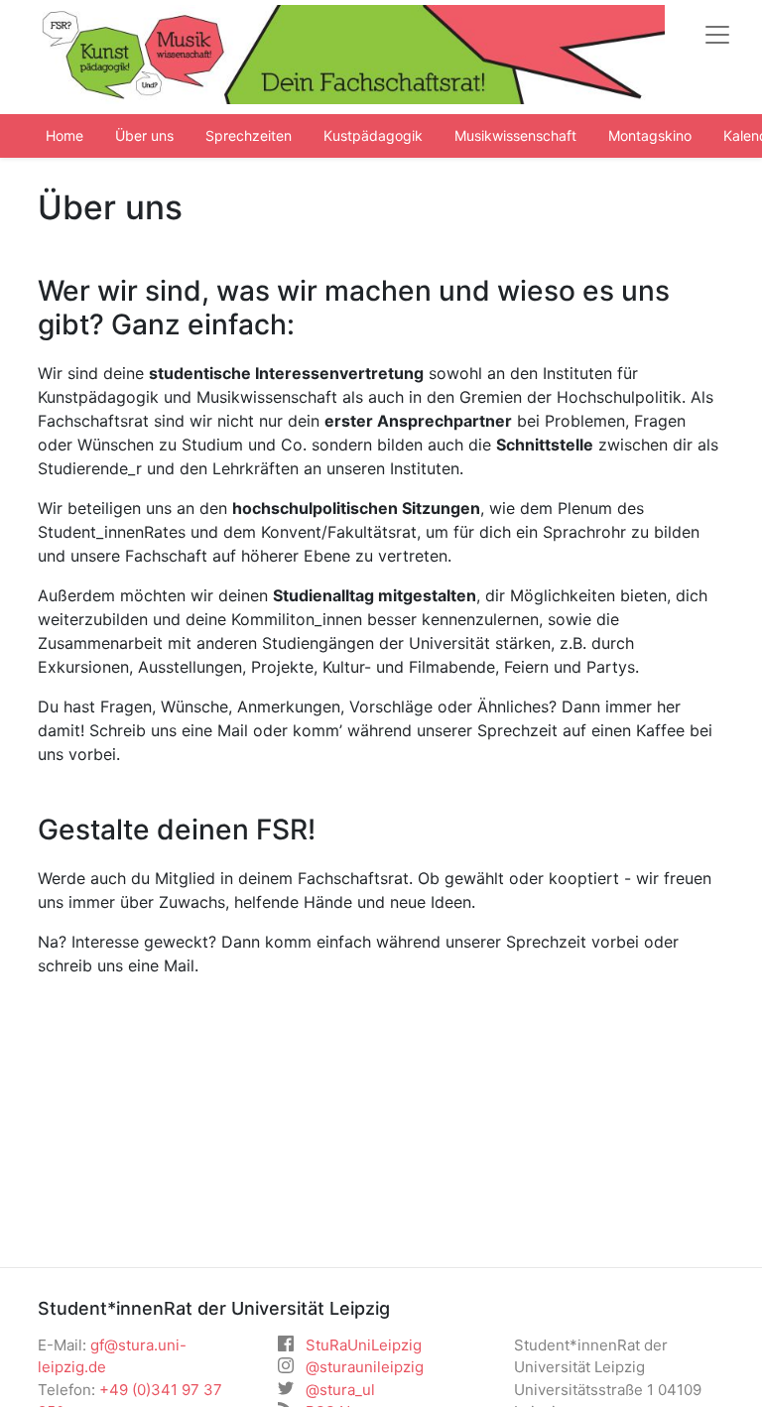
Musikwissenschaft (515, 135)
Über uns (144, 135)
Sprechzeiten (248, 135)
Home (64, 135)
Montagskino (650, 135)
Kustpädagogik (373, 135)
